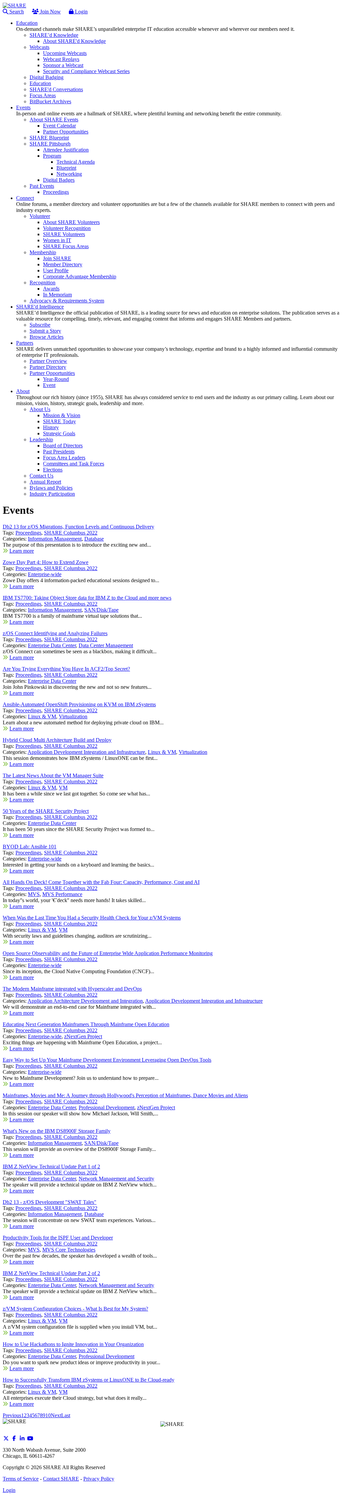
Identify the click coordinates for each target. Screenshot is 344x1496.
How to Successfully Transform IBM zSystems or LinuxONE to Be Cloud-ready (88, 1380)
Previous (12, 1415)
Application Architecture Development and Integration (85, 1001)
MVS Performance (62, 894)
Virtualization (73, 716)
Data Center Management (106, 645)
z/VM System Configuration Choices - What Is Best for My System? (75, 1309)
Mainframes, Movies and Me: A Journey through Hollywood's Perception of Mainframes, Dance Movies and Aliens (125, 1095)
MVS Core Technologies (68, 1250)
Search (16, 11)
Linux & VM (42, 716)
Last (65, 1415)
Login (81, 11)
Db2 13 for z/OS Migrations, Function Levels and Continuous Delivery (78, 527)
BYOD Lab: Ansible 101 (29, 846)
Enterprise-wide (44, 574)
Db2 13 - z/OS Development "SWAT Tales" (49, 1202)
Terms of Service (21, 1479)
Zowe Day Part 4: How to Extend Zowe (45, 562)
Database (94, 539)
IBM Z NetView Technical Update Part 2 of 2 (51, 1273)
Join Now (50, 11)
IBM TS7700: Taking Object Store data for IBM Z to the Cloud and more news (87, 598)
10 (48, 1415)
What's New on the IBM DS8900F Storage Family (57, 1131)
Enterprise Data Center (52, 645)
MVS (34, 894)
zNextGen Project (83, 1036)
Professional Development (106, 1107)
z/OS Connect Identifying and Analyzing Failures (55, 633)
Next (56, 1415)
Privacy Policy (98, 1479)
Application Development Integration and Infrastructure (86, 752)
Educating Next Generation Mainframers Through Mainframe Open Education (86, 1024)
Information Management (55, 539)
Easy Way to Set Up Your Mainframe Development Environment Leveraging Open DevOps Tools (107, 1060)
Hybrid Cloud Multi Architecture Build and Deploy (57, 740)
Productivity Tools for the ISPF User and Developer (58, 1237)
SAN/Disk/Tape (101, 610)
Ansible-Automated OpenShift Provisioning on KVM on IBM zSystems (79, 704)
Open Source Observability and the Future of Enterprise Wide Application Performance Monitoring (108, 953)
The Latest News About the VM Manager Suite (53, 775)
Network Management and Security (116, 1178)
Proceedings (28, 533)
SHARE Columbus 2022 (70, 533)
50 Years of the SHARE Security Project (46, 811)
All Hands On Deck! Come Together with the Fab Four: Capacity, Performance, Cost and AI (101, 882)
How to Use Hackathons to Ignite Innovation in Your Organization (73, 1344)
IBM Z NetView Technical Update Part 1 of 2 (51, 1166)
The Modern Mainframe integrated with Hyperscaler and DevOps (72, 989)
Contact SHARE (61, 1479)
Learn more (21, 551)
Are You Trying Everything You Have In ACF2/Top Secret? (66, 669)
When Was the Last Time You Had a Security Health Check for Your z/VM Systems (92, 918)
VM (63, 787)
